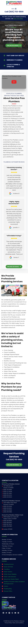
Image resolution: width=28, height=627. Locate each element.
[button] (13, 45)
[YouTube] (15, 612)
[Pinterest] (18, 612)
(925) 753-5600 (18, 18)
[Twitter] (6, 612)
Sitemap (22, 621)
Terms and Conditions (18, 622)
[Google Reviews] (12, 612)
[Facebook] (3, 612)
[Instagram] (9, 612)
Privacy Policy (8, 622)
